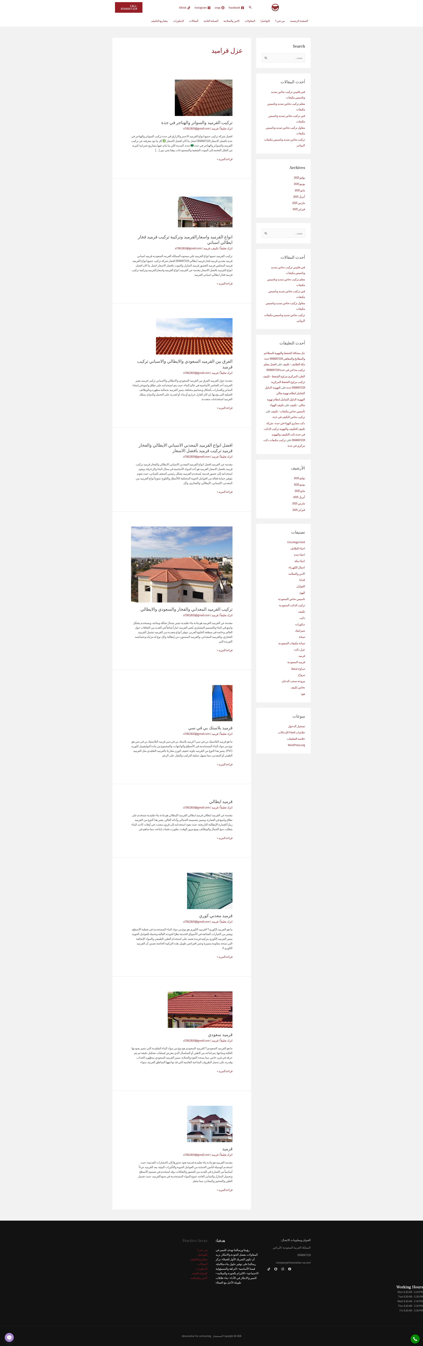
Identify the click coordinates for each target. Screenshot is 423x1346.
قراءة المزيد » (224, 159)
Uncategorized (296, 542)
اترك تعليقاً (226, 128)
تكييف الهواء (277, 405)
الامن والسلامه (296, 574)
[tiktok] (268, 1269)
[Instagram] (282, 1269)
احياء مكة (299, 561)
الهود (302, 593)
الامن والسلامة (231, 20)
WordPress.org (296, 745)
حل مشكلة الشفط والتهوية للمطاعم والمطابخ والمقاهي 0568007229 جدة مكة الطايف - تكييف (284, 358)
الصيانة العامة (211, 20)
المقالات (193, 20)
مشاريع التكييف (159, 20)
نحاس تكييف (298, 687)
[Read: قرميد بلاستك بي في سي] (222, 703)
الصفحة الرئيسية (299, 20)
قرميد (301, 656)
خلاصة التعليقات (296, 739)
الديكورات (178, 20)
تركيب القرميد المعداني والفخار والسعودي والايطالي (186, 609)
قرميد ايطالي (220, 801)
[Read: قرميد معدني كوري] (209, 890)
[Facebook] (289, 1269)
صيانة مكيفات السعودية (291, 643)
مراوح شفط (298, 668)
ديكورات (300, 624)
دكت (302, 618)
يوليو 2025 (299, 177)
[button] (250, 7)
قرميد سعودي (220, 1035)
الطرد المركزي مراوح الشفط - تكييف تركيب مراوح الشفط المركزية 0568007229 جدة (284, 381)
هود (303, 694)
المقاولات (250, 20)
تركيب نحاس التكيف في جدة (289, 417)
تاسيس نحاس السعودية (291, 599)
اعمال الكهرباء (297, 567)
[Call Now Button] (415, 1339)
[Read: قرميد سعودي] (200, 1009)
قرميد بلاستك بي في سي (210, 728)
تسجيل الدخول (296, 726)
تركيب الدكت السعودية (292, 605)
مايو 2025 (300, 190)
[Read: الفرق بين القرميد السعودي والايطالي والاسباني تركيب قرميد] (194, 336)
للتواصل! (265, 20)
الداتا (302, 580)
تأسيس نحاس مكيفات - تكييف (288, 411)
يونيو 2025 (299, 184)
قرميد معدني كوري (215, 916)
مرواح (301, 675)
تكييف (301, 611)
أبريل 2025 (299, 196)
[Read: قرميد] (209, 1123)
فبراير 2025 (298, 209)
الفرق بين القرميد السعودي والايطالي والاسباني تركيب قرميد (184, 364)
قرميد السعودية (296, 662)
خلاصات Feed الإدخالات (291, 732)
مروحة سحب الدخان (293, 681)
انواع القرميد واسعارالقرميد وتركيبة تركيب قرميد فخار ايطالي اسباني (185, 239)
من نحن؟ (280, 20)
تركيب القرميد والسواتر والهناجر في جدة (196, 123)
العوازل (300, 586)
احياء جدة (299, 555)
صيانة (302, 637)
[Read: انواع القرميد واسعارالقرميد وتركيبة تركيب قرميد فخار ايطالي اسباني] (205, 211)
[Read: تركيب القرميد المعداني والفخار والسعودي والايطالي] (181, 564)
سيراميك (300, 630)
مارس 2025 (298, 203)
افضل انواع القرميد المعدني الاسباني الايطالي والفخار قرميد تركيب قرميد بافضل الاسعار (185, 448)
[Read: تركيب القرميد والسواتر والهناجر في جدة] (203, 97)
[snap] (275, 1269)
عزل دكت (299, 649)
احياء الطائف (297, 548)
